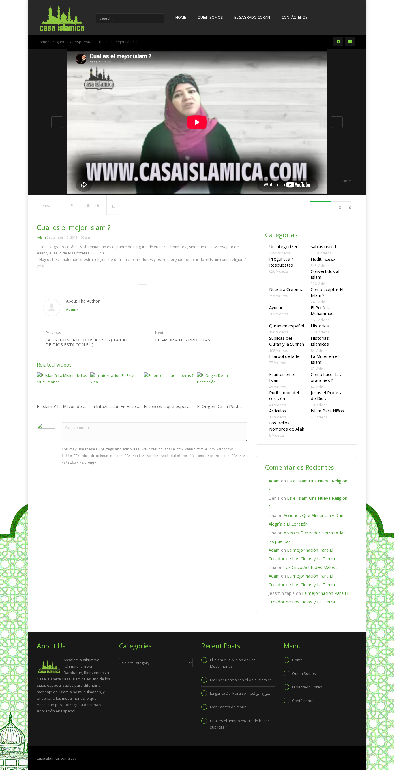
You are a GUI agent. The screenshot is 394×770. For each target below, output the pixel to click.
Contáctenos (295, 17)
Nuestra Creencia (286, 289)
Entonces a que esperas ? (169, 406)
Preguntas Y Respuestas (71, 41)
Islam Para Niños (327, 411)
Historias (320, 326)
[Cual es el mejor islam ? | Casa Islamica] (61, 17)
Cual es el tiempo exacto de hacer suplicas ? (239, 724)
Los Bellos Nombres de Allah (286, 426)
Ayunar (276, 307)
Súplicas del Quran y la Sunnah (286, 341)
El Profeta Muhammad (322, 310)
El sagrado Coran (252, 17)
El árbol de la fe (284, 356)
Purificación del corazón (284, 395)
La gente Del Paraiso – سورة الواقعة (240, 693)
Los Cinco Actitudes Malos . (310, 567)
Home (180, 17)
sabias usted (323, 246)
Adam (41, 237)
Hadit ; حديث (323, 259)
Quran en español (286, 326)
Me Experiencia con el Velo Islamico (241, 679)
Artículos (277, 411)
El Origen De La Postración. (224, 406)
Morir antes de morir (228, 706)
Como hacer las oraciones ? (326, 377)
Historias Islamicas (320, 341)
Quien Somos (210, 17)
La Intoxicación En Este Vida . (118, 406)
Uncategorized (284, 246)
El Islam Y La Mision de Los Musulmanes (76, 406)
